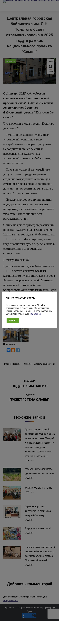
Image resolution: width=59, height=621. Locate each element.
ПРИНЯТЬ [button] (13, 320)
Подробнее (35, 313)
